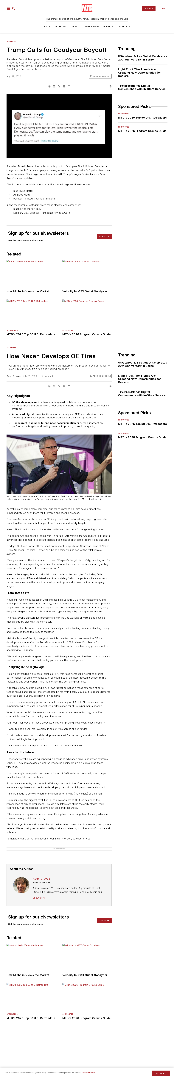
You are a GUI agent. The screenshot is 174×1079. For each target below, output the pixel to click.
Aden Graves (14, 376)
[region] (87, 1073)
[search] (14, 9)
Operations (124, 27)
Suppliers (108, 27)
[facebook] (49, 86)
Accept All (160, 1073)
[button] (9, 9)
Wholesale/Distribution (85, 27)
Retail (47, 27)
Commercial (61, 27)
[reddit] (64, 86)
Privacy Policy (89, 1073)
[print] (110, 86)
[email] (69, 86)
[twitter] (59, 86)
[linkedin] (54, 86)
